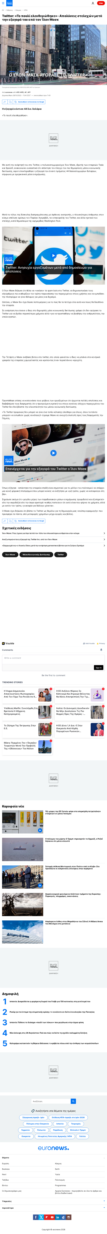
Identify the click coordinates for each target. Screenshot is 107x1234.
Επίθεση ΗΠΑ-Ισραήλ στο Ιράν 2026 (68, 1117)
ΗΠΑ (25, 10)
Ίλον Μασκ (10, 554)
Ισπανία (60, 1124)
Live (101, 3)
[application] (53, 55)
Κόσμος (18, 10)
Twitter (61, 554)
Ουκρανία (26, 1136)
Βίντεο (5, 1185)
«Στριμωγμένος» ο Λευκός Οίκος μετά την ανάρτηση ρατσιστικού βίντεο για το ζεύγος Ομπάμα (43, 545)
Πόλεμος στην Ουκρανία (37, 1124)
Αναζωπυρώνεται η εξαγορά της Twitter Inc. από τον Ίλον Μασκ (29, 539)
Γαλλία (82, 1136)
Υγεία (57, 1174)
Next (4, 1174)
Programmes (60, 1185)
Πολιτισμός (60, 1180)
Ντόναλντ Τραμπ (78, 1130)
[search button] (73, 1101)
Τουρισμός (76, 1124)
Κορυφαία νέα (13, 806)
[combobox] (53, 1101)
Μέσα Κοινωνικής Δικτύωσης (36, 554)
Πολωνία (41, 1130)
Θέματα (5, 1157)
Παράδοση (58, 1130)
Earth (57, 1169)
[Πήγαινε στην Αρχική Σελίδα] (9, 3)
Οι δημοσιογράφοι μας (12, 1191)
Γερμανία (25, 1130)
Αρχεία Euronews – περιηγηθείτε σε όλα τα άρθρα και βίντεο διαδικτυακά (78, 1192)
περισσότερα (8, 1208)
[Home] (3, 10)
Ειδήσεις (10, 10)
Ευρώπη (5, 1163)
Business (6, 1169)
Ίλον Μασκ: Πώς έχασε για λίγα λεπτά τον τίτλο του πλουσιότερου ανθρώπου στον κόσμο (40, 533)
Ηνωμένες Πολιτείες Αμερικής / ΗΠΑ (55, 1136)
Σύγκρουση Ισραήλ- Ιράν (33, 1117)
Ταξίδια (5, 1180)
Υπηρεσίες (6, 1201)
